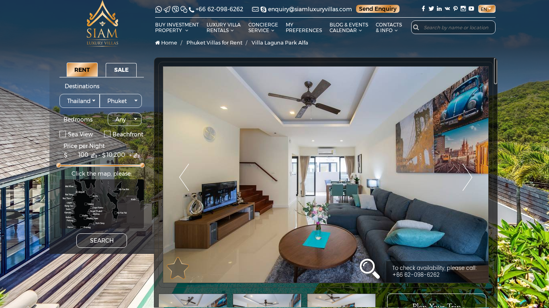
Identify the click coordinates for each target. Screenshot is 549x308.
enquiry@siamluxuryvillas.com (310, 9)
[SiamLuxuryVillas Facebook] (423, 8)
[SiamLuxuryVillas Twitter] (431, 8)
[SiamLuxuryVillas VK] (447, 8)
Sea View (80, 134)
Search (102, 240)
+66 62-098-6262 (219, 9)
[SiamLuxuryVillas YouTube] (472, 8)
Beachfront (128, 134)
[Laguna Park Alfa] (325, 175)
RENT (82, 69)
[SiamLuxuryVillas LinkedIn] (439, 8)
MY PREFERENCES (304, 27)
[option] (325, 175)
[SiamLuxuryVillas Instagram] (463, 8)
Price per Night (84, 146)
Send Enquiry (378, 8)
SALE (121, 70)
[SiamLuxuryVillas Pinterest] (455, 8)
